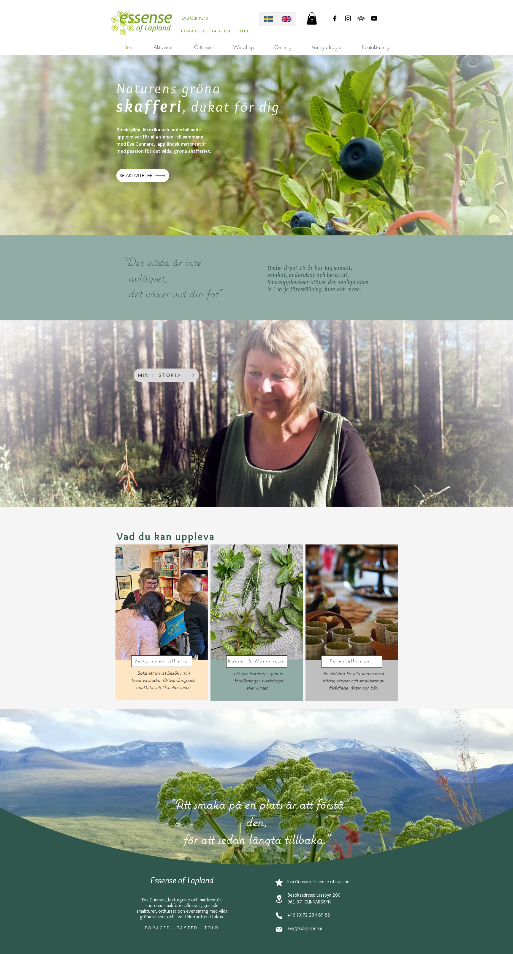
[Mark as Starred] (279, 882)
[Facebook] (335, 18)
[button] (312, 18)
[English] (287, 18)
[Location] (279, 898)
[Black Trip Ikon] (361, 18)
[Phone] (279, 916)
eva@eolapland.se (304, 928)
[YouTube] (374, 18)
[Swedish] (268, 18)
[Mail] (279, 929)
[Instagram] (348, 18)
